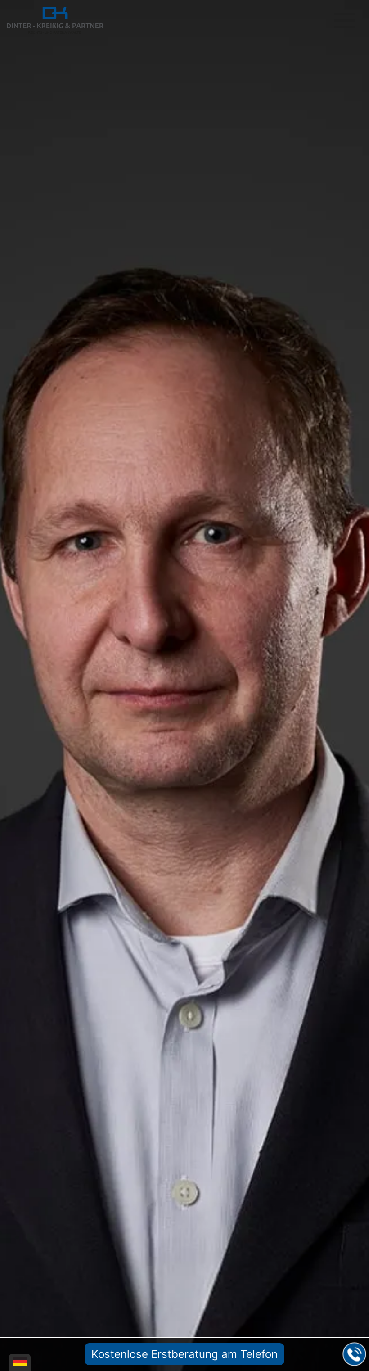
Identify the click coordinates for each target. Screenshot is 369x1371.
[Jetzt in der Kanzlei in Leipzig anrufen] (354, 1354)
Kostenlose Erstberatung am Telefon (184, 1354)
